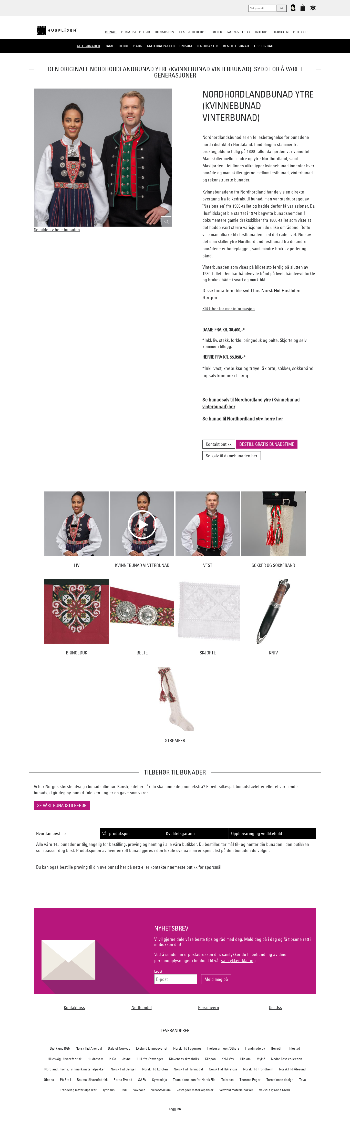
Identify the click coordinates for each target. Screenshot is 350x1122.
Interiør (262, 32)
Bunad (111, 32)
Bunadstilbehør (135, 32)
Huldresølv (95, 1059)
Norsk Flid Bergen (123, 1069)
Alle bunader (88, 46)
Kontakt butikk (219, 444)
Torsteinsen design (279, 1079)
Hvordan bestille (51, 833)
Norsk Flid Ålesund (292, 1069)
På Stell (65, 1079)
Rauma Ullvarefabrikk (92, 1079)
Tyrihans (108, 1090)
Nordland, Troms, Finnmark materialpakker (74, 1069)
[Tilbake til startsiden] (57, 30)
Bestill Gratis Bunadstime (266, 444)
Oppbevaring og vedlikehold (256, 833)
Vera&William (161, 1090)
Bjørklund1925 (60, 1048)
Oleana (49, 1079)
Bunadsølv (164, 32)
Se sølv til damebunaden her (232, 455)
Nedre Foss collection (286, 1059)
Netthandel (141, 1007)
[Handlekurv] (303, 10)
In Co (112, 1059)
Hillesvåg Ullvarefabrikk (64, 1059)
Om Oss (275, 1007)
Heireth (276, 1048)
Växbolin (139, 1090)
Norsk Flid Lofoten (155, 1069)
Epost (158, 971)
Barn (137, 46)
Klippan (210, 1059)
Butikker (300, 32)
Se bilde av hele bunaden (57, 229)
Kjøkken (281, 32)
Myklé (260, 1059)
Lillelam (245, 1059)
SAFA (142, 1079)
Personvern (208, 1007)
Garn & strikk (239, 32)
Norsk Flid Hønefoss (223, 1069)
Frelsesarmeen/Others (223, 1048)
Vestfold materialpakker (236, 1090)
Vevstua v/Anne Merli (274, 1090)
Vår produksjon (116, 833)
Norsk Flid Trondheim (258, 1069)
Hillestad (293, 1048)
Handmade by (255, 1048)
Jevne (126, 1059)
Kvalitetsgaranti (180, 833)
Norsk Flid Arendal (89, 1048)
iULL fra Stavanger (150, 1059)
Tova (302, 1079)
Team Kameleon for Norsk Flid (194, 1079)
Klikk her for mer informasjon (228, 308)
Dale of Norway (119, 1048)
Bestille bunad (236, 46)
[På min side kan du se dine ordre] (293, 10)
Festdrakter (207, 46)
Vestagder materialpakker (195, 1090)
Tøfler (216, 32)
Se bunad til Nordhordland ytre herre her (242, 418)
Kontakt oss (74, 1007)
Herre (124, 46)
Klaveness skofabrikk (184, 1059)
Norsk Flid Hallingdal (188, 1069)
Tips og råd (263, 46)
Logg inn (175, 1109)
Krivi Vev (228, 1059)
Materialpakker (161, 46)
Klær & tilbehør (193, 32)
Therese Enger (250, 1079)
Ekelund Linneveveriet (151, 1048)
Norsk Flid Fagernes (187, 1048)
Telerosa (227, 1079)
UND (123, 1090)
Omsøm (185, 46)
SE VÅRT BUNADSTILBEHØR (61, 805)
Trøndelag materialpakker (78, 1090)
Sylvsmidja (159, 1079)
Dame (109, 46)
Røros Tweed (123, 1079)
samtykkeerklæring (238, 960)
